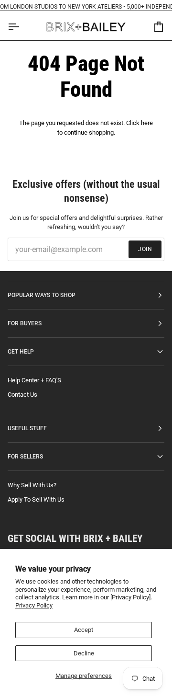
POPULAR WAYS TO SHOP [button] (41, 295)
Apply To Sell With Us (36, 499)
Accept (83, 629)
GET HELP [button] (21, 351)
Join (145, 249)
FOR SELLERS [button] (25, 456)
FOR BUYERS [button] (25, 323)
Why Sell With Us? (32, 485)
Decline (84, 653)
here (147, 122)
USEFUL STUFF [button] (27, 428)
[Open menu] (22, 27)
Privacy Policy (34, 605)
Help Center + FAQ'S (34, 380)
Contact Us (22, 394)
